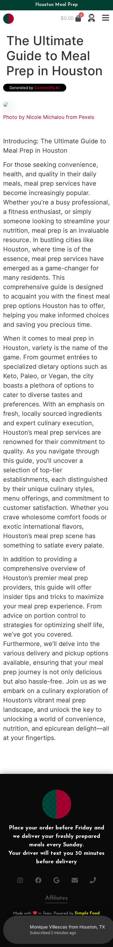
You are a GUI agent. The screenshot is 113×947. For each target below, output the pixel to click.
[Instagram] (20, 880)
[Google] (56, 880)
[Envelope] (74, 880)
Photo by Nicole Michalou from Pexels (48, 117)
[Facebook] (38, 880)
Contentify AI (47, 87)
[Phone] (92, 880)
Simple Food (87, 913)
